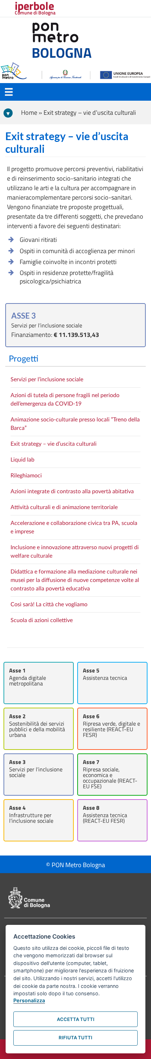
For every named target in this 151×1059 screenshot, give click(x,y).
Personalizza (29, 1000)
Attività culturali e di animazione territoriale (64, 507)
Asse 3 (36, 768)
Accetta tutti (75, 1019)
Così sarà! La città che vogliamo (49, 604)
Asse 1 (27, 677)
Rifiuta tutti (75, 1037)
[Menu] (9, 92)
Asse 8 (105, 814)
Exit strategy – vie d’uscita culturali (54, 444)
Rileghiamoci (26, 475)
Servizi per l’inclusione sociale (47, 379)
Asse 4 (31, 814)
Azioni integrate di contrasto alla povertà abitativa (72, 491)
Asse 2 (37, 725)
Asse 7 (110, 774)
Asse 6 (111, 725)
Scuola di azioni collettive (42, 620)
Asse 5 (105, 674)
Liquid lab (22, 460)
